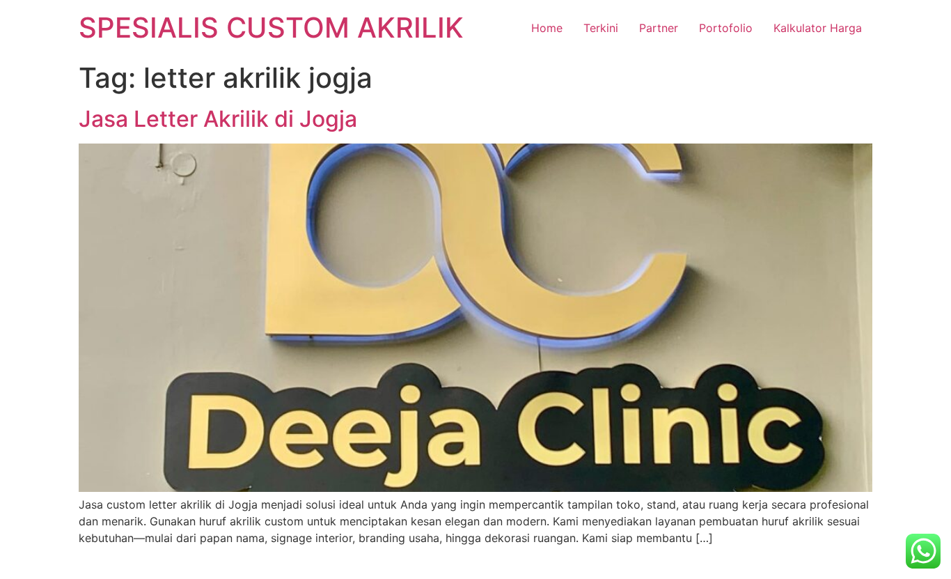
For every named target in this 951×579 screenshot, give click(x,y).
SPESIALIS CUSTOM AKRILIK (271, 27)
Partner (658, 28)
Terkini (600, 28)
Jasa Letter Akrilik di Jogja (218, 118)
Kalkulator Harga (817, 28)
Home (547, 28)
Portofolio (726, 28)
